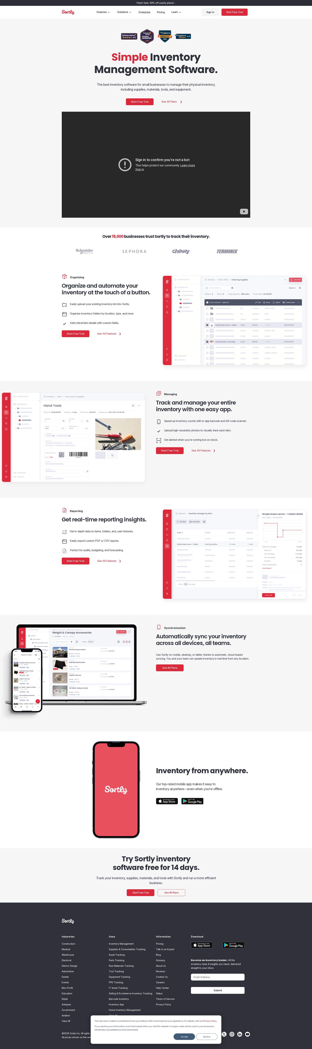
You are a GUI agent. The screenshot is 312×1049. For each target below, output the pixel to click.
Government (68, 1010)
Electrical (66, 960)
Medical (66, 949)
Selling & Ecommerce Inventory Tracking (130, 993)
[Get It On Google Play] (192, 801)
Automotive (68, 971)
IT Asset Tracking (118, 988)
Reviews (160, 971)
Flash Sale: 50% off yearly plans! (156, 2)
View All (66, 1021)
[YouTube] (247, 1034)
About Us (161, 965)
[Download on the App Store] (167, 801)
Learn (174, 12)
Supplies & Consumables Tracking (127, 949)
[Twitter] (223, 1034)
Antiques (66, 1004)
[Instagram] (231, 1034)
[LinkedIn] (239, 1034)
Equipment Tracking (119, 976)
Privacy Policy (210, 1021)
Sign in (210, 12)
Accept (184, 1036)
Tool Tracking (116, 971)
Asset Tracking (117, 954)
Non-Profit (67, 988)
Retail (65, 999)
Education (67, 993)
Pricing (161, 12)
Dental (65, 976)
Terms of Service (165, 999)
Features (102, 12)
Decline (206, 1036)
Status (159, 993)
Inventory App (116, 1004)
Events (65, 982)
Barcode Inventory (119, 999)
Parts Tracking (116, 960)
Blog (158, 954)
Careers (160, 982)
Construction (68, 943)
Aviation (66, 1015)
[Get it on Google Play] (231, 945)
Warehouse (68, 954)
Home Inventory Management (125, 1010)
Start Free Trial (234, 12)
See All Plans (169, 101)
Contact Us (162, 976)
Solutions (122, 12)
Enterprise (144, 12)
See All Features (107, 333)
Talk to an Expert (165, 949)
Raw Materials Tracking (121, 965)
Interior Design (69, 965)
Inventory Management (121, 943)
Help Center (162, 988)
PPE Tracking (116, 982)
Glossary (160, 960)
